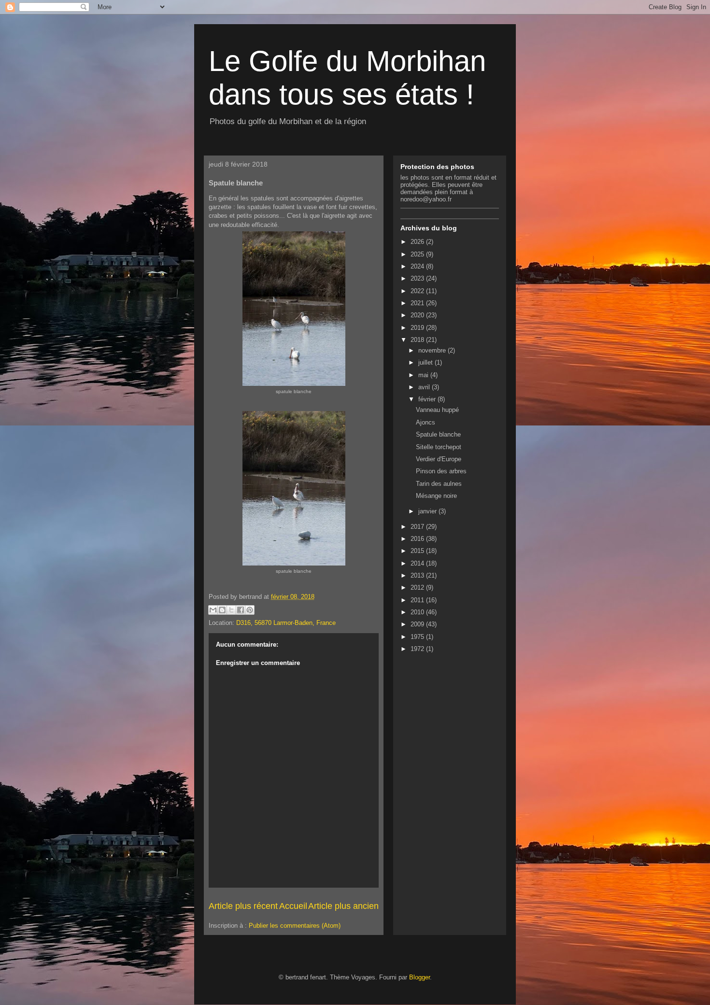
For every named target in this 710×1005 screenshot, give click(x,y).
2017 (418, 526)
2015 (418, 550)
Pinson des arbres (441, 471)
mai (424, 375)
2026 (418, 241)
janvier (428, 511)
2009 (418, 624)
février (428, 399)
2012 (418, 587)
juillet (426, 362)
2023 (418, 278)
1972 (418, 648)
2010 (418, 612)
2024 (418, 266)
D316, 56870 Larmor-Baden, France (286, 622)
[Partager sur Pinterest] (250, 610)
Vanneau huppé (437, 409)
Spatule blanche (438, 434)
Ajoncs (425, 422)
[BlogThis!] (222, 610)
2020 (418, 315)
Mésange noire (436, 495)
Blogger (419, 977)
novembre (433, 350)
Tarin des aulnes (439, 483)
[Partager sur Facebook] (240, 610)
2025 (418, 254)
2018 (418, 339)
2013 (418, 575)
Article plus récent (243, 906)
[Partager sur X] (231, 610)
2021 (418, 303)
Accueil (293, 906)
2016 (418, 538)
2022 (418, 291)
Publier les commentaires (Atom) (295, 925)
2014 (418, 563)
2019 (418, 327)
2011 (418, 600)
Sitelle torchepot (438, 447)
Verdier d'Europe (438, 459)
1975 (418, 636)
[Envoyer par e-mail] (213, 610)
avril (425, 387)
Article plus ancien (343, 906)
